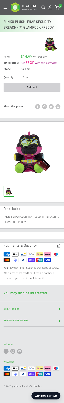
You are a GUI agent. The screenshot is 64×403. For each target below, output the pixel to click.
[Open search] (43, 7)
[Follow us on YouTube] (19, 351)
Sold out (32, 87)
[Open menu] (5, 7)
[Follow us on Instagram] (12, 351)
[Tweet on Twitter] (51, 106)
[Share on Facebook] (37, 106)
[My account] (50, 7)
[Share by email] (57, 106)
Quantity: (9, 77)
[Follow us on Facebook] (6, 351)
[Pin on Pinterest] (44, 106)
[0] (57, 7)
